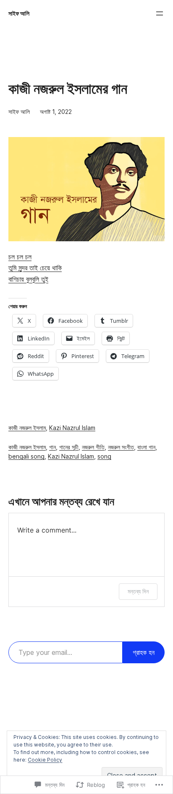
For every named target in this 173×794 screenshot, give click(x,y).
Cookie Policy (45, 760)
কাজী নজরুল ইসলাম (27, 428)
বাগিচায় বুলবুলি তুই (28, 279)
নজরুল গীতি (93, 447)
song (104, 456)
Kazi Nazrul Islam (72, 428)
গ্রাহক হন (144, 652)
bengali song (26, 456)
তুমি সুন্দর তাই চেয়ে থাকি (35, 268)
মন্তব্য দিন (138, 591)
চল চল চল (19, 257)
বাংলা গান (146, 447)
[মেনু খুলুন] (160, 13)
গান (52, 447)
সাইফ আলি (18, 13)
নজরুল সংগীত (121, 447)
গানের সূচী (69, 447)
